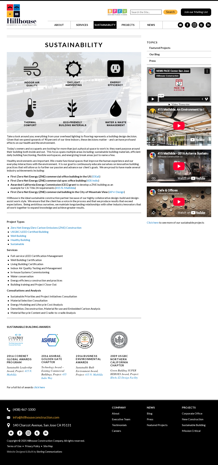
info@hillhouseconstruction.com (36, 417)
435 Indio (92, 180)
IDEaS (95, 176)
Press (152, 60)
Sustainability (105, 24)
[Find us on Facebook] (187, 25)
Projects (128, 24)
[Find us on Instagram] (194, 25)
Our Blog (154, 54)
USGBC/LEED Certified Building (30, 231)
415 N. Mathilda (65, 187)
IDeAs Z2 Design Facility (124, 377)
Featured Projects (159, 47)
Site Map (48, 446)
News (151, 24)
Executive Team (121, 419)
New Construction (192, 419)
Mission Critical (191, 430)
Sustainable (17, 244)
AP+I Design (116, 191)
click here (39, 387)
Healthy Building (20, 239)
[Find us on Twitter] (201, 25)
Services (82, 24)
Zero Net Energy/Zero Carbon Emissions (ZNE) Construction (46, 227)
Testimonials (119, 425)
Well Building (18, 235)
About (59, 24)
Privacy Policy (32, 446)
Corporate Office (192, 413)
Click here (153, 222)
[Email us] (180, 25)
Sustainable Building (194, 425)
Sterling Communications (49, 451)
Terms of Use (14, 446)
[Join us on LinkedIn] (208, 25)
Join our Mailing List (196, 11)
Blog (149, 413)
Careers (116, 430)
